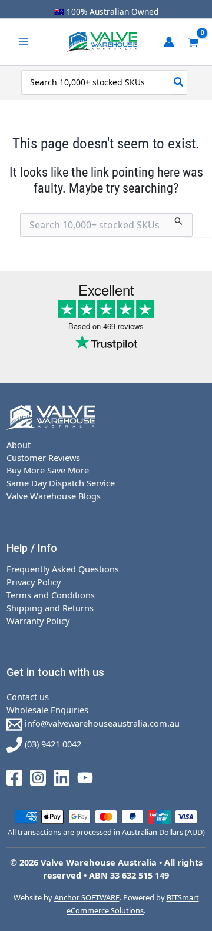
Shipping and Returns (50, 608)
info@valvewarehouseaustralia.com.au (101, 723)
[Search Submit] (178, 219)
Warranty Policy (37, 621)
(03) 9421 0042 (51, 744)
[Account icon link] (169, 42)
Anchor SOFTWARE (87, 897)
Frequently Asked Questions (62, 569)
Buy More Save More (47, 470)
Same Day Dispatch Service (60, 483)
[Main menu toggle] (23, 42)
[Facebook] (14, 777)
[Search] (179, 82)
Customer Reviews (43, 457)
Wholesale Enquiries (47, 709)
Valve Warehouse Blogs (53, 496)
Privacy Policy (33, 582)
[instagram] (38, 777)
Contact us (27, 697)
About (18, 444)
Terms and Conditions (50, 595)
